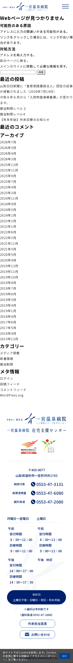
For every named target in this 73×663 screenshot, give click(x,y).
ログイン (6, 378)
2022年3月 (8, 237)
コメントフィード (13, 389)
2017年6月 (8, 322)
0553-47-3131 (49, 484)
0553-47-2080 (49, 502)
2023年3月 (8, 221)
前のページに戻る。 (15, 60)
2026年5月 (8, 147)
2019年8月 (8, 282)
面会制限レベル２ (13, 108)
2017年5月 (8, 327)
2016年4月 (8, 333)
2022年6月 (8, 232)
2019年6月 (8, 294)
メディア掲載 (10, 353)
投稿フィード (10, 384)
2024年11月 (9, 198)
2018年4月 (8, 316)
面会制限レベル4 (12, 114)
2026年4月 (8, 153)
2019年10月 (9, 277)
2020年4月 (8, 260)
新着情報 (6, 358)
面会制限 (6, 364)
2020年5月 (8, 254)
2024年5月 (8, 209)
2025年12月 (9, 164)
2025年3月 (8, 192)
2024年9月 (8, 204)
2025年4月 (8, 187)
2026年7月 (8, 142)
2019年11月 (9, 271)
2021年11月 (9, 243)
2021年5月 (8, 249)
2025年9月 (8, 175)
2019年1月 (8, 310)
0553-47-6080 (49, 493)
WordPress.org (12, 395)
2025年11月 (9, 170)
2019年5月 (8, 299)
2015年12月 (9, 338)
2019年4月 (8, 305)
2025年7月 (8, 181)
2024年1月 (8, 215)
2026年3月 (8, 159)
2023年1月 (8, 226)
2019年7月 (8, 288)
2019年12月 (9, 265)
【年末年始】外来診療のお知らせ (25, 119)
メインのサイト (11, 66)
